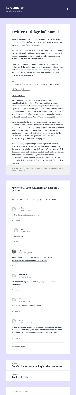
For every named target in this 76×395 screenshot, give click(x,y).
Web (38, 169)
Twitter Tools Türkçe (56, 53)
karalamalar (15, 7)
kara (21, 250)
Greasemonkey (53, 169)
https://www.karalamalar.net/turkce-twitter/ (29, 260)
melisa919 (23, 274)
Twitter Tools (21, 171)
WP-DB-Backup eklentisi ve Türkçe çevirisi (30, 138)
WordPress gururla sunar (20, 391)
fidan (23, 229)
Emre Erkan (30, 169)
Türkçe (61, 169)
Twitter (14, 171)
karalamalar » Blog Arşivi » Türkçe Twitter (40, 199)
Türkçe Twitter (18, 95)
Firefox (45, 169)
